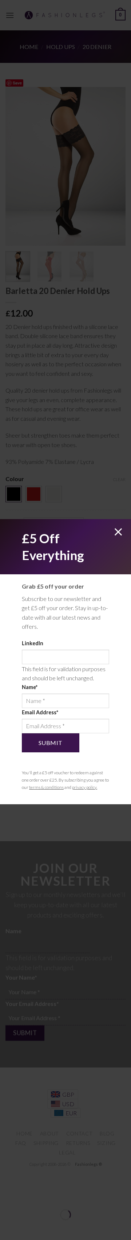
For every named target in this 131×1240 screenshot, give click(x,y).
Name (29, 687)
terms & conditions (46, 787)
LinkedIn (32, 643)
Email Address (40, 712)
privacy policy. (84, 787)
